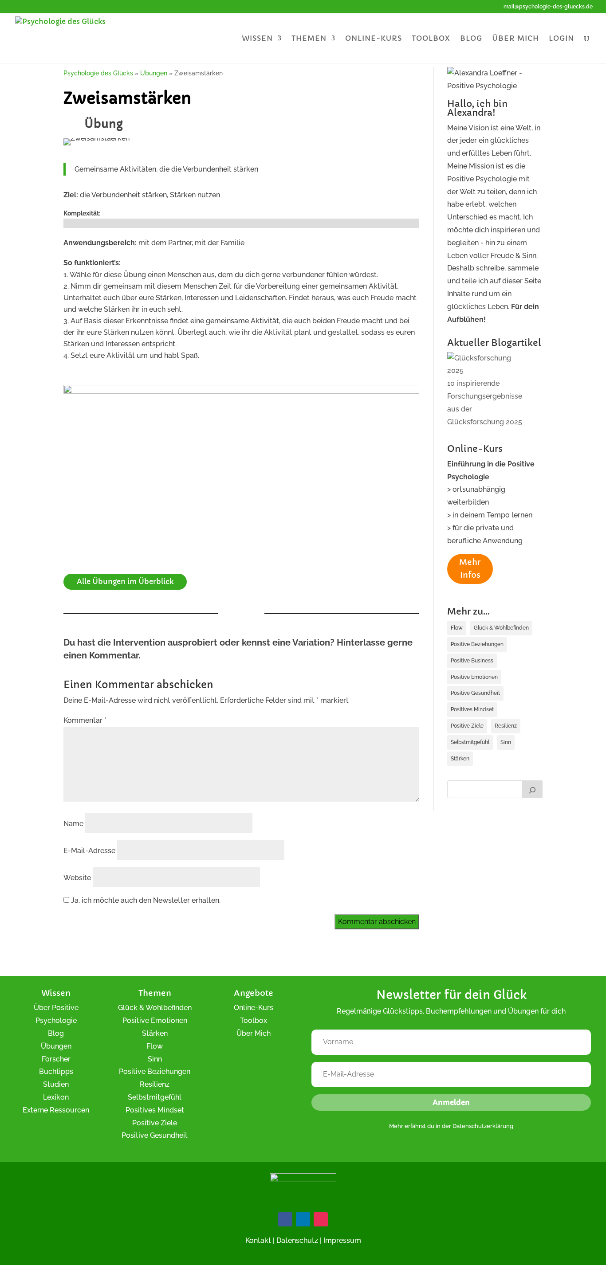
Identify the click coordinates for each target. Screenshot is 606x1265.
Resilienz (506, 726)
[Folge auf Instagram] (321, 1219)
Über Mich (253, 1033)
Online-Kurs (373, 39)
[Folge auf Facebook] (285, 1219)
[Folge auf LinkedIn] (303, 1219)
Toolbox (431, 39)
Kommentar (84, 720)
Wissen (257, 39)
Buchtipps (56, 1071)
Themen (309, 39)
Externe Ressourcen (56, 1110)
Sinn (505, 742)
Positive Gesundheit (475, 693)
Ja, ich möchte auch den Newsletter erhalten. (144, 900)
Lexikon (56, 1097)
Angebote (253, 993)
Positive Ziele (467, 726)
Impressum (342, 1240)
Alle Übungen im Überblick (125, 581)
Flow (457, 628)
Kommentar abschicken (377, 921)
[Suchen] (532, 789)
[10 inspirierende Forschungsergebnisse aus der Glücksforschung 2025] (487, 365)
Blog (471, 39)
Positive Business (472, 661)
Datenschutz (297, 1240)
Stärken (460, 759)
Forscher (56, 1059)
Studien (56, 1084)
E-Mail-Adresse (89, 850)
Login (561, 39)
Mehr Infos (470, 568)
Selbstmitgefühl (470, 742)
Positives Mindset (472, 709)
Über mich (515, 39)
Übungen (56, 1046)
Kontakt (258, 1240)
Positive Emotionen (474, 677)
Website (77, 877)
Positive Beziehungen (477, 644)
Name (73, 823)
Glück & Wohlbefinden (501, 628)
